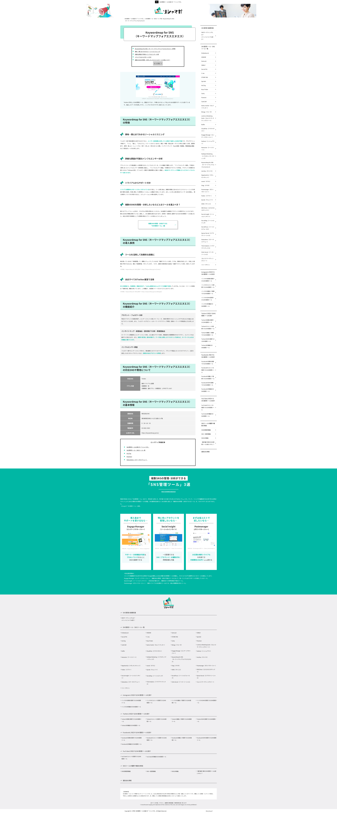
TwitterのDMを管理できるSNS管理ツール (207, 340)
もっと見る (157, 63)
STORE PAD (204, 77)
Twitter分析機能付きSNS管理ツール (207, 346)
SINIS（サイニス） (206, 204)
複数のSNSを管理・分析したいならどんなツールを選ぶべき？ (152, 60)
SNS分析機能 (204, 438)
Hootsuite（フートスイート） (207, 149)
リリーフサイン (205, 265)
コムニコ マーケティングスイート (207, 259)
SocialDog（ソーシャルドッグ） (207, 222)
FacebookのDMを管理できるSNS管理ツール (207, 384)
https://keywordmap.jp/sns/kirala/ (151, 269)
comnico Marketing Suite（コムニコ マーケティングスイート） (207, 118)
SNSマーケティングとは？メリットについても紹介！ (207, 36)
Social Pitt (204, 69)
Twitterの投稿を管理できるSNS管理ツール (207, 321)
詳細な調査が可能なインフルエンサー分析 (147, 54)
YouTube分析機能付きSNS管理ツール (207, 415)
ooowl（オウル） (206, 181)
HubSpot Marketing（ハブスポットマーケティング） (207, 156)
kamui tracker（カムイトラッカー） (207, 107)
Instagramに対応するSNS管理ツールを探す (208, 273)
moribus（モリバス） (207, 171)
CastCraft (204, 101)
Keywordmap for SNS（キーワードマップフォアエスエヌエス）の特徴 (155, 49)
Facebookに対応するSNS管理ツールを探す (208, 356)
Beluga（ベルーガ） (206, 112)
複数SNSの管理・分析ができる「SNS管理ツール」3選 (157, 225)
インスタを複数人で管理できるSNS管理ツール (207, 292)
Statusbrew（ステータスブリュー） (137, 460)
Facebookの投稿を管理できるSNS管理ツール (207, 363)
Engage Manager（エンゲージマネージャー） (207, 136)
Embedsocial (205, 53)
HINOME (203, 57)
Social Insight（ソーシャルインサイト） (207, 215)
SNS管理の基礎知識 (207, 28)
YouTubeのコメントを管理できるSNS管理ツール (207, 407)
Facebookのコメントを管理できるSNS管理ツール (207, 370)
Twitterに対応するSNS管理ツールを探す (208, 314)
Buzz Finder (204, 89)
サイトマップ (209, 811)
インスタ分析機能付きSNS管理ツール (207, 305)
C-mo (202, 73)
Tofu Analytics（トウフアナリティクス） (207, 247)
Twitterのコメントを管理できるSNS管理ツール (207, 327)
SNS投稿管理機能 (206, 430)
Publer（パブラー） (206, 196)
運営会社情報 (205, 452)
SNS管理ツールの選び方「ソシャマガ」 (170, 2)
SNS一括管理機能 (206, 434)
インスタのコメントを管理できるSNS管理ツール (207, 286)
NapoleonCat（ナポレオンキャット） (207, 176)
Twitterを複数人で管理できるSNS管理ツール (207, 334)
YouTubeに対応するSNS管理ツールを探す (208, 400)
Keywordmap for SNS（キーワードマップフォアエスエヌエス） (207, 165)
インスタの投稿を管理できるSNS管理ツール (207, 280)
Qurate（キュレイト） (207, 200)
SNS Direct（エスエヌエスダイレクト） (208, 209)
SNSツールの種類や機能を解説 (208, 424)
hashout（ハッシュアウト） (207, 142)
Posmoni (129, 456)
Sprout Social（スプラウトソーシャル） (207, 234)
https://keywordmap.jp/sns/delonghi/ (152, 291)
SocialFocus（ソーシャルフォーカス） (207, 228)
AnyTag (129, 453)
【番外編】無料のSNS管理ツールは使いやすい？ (207, 443)
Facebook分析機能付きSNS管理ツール (207, 390)
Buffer (203, 124)
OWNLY (203, 65)
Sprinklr (203, 81)
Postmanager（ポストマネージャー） (207, 191)
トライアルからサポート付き (143, 57)
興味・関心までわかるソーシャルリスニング (147, 51)
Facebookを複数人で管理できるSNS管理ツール (207, 377)
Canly (203, 93)
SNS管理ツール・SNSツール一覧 (136, 450)
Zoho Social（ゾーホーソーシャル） (207, 253)
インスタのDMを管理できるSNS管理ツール (207, 299)
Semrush (203, 61)
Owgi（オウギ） (205, 185)
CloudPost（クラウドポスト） (207, 130)
